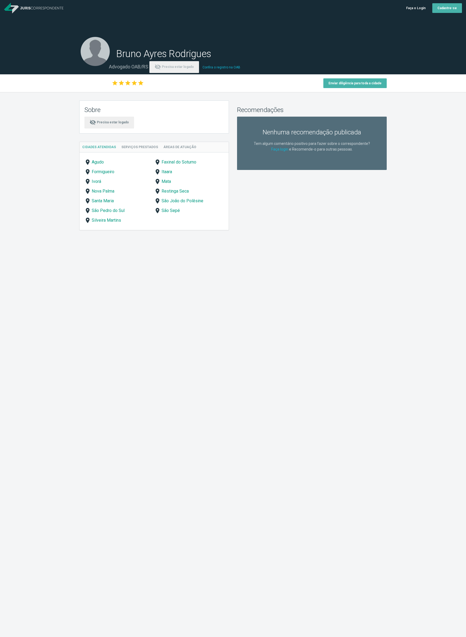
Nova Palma (103, 191)
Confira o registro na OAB (221, 67)
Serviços (139, 147)
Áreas (179, 147)
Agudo (98, 162)
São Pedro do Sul (108, 210)
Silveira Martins (106, 220)
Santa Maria (103, 200)
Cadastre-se (447, 8)
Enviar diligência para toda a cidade (355, 83)
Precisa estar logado (174, 67)
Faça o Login (416, 8)
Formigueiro (103, 171)
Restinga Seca (175, 191)
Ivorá (96, 181)
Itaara (167, 171)
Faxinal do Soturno (179, 162)
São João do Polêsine (182, 200)
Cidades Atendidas (99, 147)
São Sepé (171, 210)
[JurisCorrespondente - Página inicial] (33, 8)
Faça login (279, 149)
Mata (166, 181)
